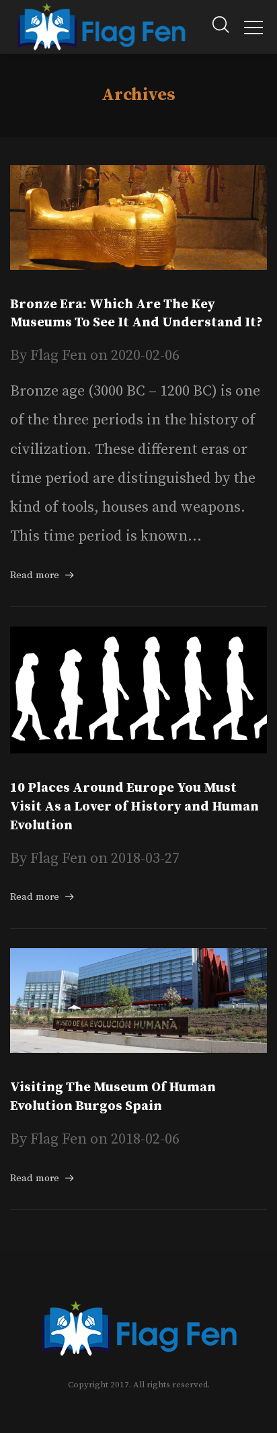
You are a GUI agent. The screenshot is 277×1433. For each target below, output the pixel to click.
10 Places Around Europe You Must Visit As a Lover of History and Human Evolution (134, 806)
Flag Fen (58, 355)
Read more (34, 575)
